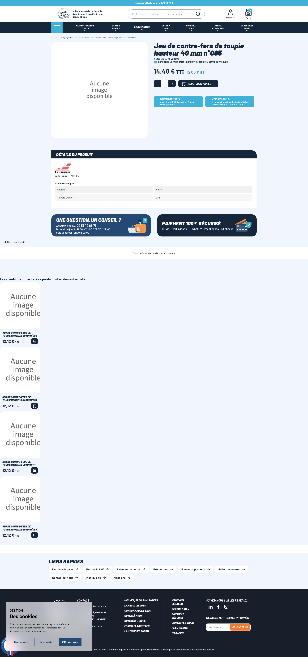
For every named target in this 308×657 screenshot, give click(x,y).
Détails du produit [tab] (74, 154)
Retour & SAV (95, 569)
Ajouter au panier (199, 83)
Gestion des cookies (204, 649)
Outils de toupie (135, 620)
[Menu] (57, 27)
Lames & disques (135, 605)
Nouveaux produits (193, 569)
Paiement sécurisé (129, 569)
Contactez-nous (62, 577)
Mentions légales (62, 569)
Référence (61, 175)
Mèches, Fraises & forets (141, 600)
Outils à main (133, 615)
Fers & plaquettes (137, 626)
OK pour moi (70, 642)
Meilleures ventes (229, 569)
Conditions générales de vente (144, 649)
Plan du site (93, 577)
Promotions (160, 569)
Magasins (120, 577)
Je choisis (45, 642)
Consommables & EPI (137, 610)
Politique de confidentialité (177, 649)
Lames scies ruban (136, 631)
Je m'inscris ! (240, 627)
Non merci (21, 642)
